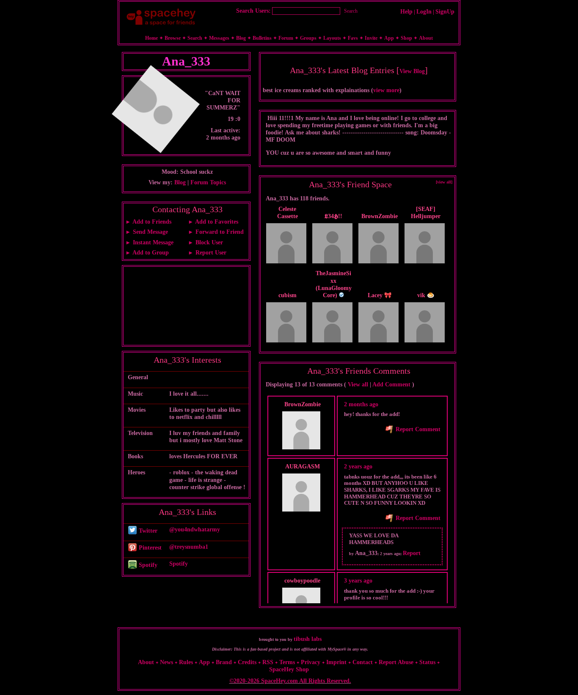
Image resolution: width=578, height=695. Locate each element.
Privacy (310, 662)
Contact (362, 662)
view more (386, 90)
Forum (285, 38)
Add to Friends (151, 222)
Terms (287, 662)
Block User (208, 242)
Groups (308, 38)
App (389, 38)
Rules (186, 662)
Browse (173, 38)
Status (427, 662)
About (426, 38)
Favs (353, 38)
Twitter (147, 531)
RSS (267, 662)
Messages (219, 38)
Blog (241, 38)
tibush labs (308, 639)
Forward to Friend (219, 232)
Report (412, 553)
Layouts (332, 38)
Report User (210, 252)
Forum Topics (208, 182)
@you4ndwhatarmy (194, 529)
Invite (371, 38)
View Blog (412, 71)
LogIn (424, 11)
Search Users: (253, 11)
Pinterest (149, 548)
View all (358, 384)
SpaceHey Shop (289, 669)
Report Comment (417, 429)
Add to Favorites (216, 222)
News (166, 662)
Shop (406, 38)
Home (151, 38)
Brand (224, 662)
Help (406, 11)
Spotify (147, 565)
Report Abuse (396, 662)
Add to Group (150, 252)
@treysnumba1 (188, 547)
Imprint (336, 662)
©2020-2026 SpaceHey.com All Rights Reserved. (290, 681)
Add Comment (391, 384)
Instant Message (152, 242)
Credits (247, 662)
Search (351, 11)
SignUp (444, 11)
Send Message (149, 232)
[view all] (444, 182)
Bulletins (262, 38)
